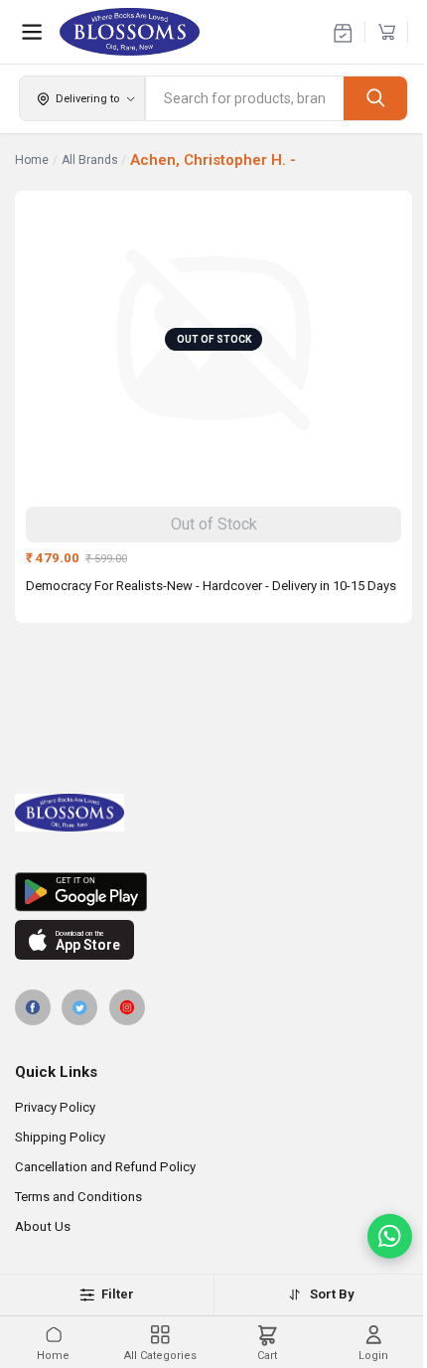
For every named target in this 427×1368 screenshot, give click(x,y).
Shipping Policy (60, 1137)
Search (375, 97)
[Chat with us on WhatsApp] (389, 1236)
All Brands (90, 160)
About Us (43, 1226)
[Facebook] (33, 1007)
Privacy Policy (55, 1107)
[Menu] (32, 32)
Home (32, 160)
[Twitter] (79, 1007)
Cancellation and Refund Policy (105, 1166)
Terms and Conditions (78, 1196)
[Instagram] (127, 1007)
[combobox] (245, 98)
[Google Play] (213, 892)
